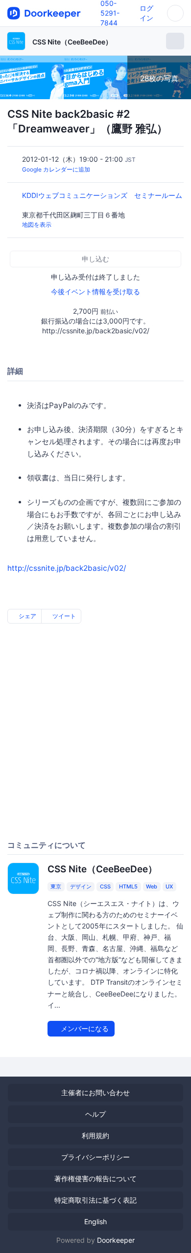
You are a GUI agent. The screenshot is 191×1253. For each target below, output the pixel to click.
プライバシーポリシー (95, 1157)
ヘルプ (95, 1114)
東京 (55, 886)
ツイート (63, 616)
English (95, 1221)
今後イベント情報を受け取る (95, 291)
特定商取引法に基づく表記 (95, 1200)
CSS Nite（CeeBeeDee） (72, 42)
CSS (105, 886)
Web (151, 886)
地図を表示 (36, 224)
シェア (26, 616)
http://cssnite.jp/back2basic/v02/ (66, 568)
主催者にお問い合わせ (95, 1092)
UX (169, 886)
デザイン (81, 886)
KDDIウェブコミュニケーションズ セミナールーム (102, 195)
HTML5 (128, 886)
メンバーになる (84, 1028)
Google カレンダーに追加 (56, 169)
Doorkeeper (116, 1240)
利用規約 (95, 1135)
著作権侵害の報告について (95, 1178)
